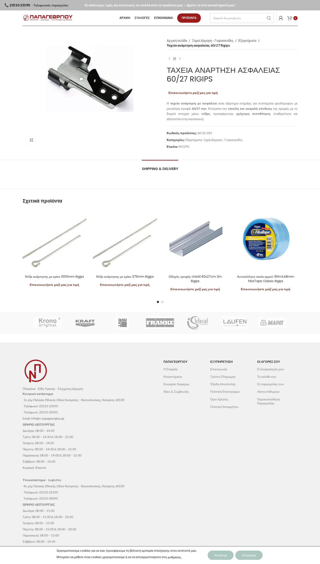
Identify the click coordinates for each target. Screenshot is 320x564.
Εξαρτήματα (247, 40)
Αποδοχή (220, 555)
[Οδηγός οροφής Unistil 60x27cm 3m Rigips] (195, 241)
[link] (189, 18)
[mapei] (272, 323)
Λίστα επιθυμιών (268, 391)
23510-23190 (48, 406)
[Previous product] (169, 58)
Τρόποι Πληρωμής (223, 376)
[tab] (160, 166)
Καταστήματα (172, 376)
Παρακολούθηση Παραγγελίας (268, 401)
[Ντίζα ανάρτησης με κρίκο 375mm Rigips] (125, 241)
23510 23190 (19, 5)
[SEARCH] (269, 18)
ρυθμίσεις (174, 557)
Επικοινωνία (218, 369)
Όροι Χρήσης (219, 399)
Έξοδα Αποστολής (223, 384)
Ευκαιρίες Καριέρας (176, 384)
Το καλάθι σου (266, 376)
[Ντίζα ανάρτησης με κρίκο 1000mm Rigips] (54, 241)
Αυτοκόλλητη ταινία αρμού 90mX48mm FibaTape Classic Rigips (265, 278)
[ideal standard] (197, 323)
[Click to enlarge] (31, 140)
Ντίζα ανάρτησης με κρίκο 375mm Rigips (125, 276)
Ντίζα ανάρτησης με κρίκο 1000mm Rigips (54, 276)
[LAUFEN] (235, 323)
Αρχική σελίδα (177, 40)
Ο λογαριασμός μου (270, 369)
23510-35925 (48, 412)
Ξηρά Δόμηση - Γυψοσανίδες (213, 40)
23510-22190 (48, 492)
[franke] (160, 323)
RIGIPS (184, 146)
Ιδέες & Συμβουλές (176, 391)
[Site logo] (48, 18)
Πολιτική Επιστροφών (225, 391)
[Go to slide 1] (158, 302)
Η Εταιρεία (170, 369)
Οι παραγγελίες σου (270, 384)
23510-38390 (48, 498)
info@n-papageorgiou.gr (47, 418)
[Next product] (180, 58)
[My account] (280, 18)
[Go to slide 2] (162, 302)
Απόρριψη (249, 555)
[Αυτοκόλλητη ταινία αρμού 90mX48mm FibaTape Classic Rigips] (266, 241)
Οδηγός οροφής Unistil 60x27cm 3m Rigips (195, 278)
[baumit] (122, 323)
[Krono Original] (47, 323)
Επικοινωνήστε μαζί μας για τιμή (193, 93)
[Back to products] (174, 58)
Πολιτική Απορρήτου (224, 407)
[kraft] (85, 323)
